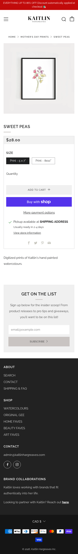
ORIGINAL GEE (14, 415)
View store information (27, 232)
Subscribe (37, 341)
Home (12, 36)
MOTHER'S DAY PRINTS (35, 36)
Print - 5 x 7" (18, 160)
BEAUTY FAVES (14, 428)
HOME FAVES (13, 421)
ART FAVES (11, 435)
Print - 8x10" (43, 160)
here (65, 502)
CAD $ (36, 521)
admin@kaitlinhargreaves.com (24, 455)
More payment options (39, 212)
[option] (39, 78)
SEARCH (9, 375)
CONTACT (11, 382)
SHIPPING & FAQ (15, 388)
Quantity (12, 174)
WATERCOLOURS (16, 408)
